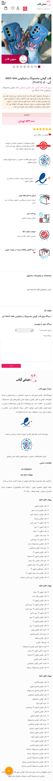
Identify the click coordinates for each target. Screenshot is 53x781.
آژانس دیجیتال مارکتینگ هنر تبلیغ (19, 776)
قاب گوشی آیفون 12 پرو (38, 625)
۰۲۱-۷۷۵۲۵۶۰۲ (26, 469)
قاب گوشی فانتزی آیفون (38, 686)
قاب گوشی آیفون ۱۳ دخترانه (36, 556)
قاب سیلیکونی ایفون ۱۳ (38, 569)
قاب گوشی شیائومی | (26, 87)
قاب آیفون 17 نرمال (39, 531)
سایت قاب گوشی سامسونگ (36, 720)
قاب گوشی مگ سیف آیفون (37, 564)
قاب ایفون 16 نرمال (39, 592)
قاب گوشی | (38, 87)
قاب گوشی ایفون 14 (39, 621)
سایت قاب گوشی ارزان (38, 629)
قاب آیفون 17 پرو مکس (38, 522)
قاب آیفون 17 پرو (40, 527)
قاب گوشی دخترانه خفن (38, 514)
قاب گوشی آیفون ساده (38, 741)
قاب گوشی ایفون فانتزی (38, 745)
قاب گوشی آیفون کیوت (38, 736)
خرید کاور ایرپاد (41, 703)
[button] (39, 66)
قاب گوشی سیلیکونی (39, 699)
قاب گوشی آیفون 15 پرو (38, 617)
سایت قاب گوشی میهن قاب (22, 772)
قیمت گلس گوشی (40, 659)
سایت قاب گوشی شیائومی (37, 724)
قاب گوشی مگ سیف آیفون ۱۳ (36, 573)
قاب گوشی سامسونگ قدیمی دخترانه (33, 766)
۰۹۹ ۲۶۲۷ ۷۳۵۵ (26, 475)
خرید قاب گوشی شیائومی (37, 548)
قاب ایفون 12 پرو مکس (38, 613)
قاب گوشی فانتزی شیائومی (37, 695)
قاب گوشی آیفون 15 (39, 600)
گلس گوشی (34, 399)
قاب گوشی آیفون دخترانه (37, 728)
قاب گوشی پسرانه (40, 518)
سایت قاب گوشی (40, 535)
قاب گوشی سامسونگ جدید (37, 544)
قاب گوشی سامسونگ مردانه (36, 753)
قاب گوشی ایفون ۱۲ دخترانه (37, 655)
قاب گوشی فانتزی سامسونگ (36, 690)
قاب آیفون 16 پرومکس (38, 539)
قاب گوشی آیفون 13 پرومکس (36, 707)
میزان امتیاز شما (45, 330)
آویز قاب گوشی (41, 642)
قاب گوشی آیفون (40, 506)
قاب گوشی (44, 399)
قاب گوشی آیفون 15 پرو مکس (35, 604)
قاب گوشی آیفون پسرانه (38, 732)
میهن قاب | (47, 87)
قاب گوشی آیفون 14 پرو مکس (35, 609)
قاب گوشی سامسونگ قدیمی (36, 757)
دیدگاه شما (47, 335)
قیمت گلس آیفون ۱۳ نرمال (37, 650)
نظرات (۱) (47, 310)
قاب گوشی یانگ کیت (39, 596)
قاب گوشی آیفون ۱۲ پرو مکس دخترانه (33, 577)
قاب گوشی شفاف (40, 638)
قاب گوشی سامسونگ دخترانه (36, 749)
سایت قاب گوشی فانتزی (38, 634)
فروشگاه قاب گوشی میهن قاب (41, 395)
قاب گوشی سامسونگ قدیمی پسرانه (34, 762)
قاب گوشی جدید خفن (38, 510)
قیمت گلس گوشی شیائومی (37, 663)
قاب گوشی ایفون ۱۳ (39, 552)
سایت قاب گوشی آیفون (38, 715)
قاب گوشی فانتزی (40, 682)
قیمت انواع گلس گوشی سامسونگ (34, 646)
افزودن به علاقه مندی (41, 135)
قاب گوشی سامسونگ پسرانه (36, 667)
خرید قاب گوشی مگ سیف (37, 560)
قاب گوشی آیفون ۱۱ (39, 711)
